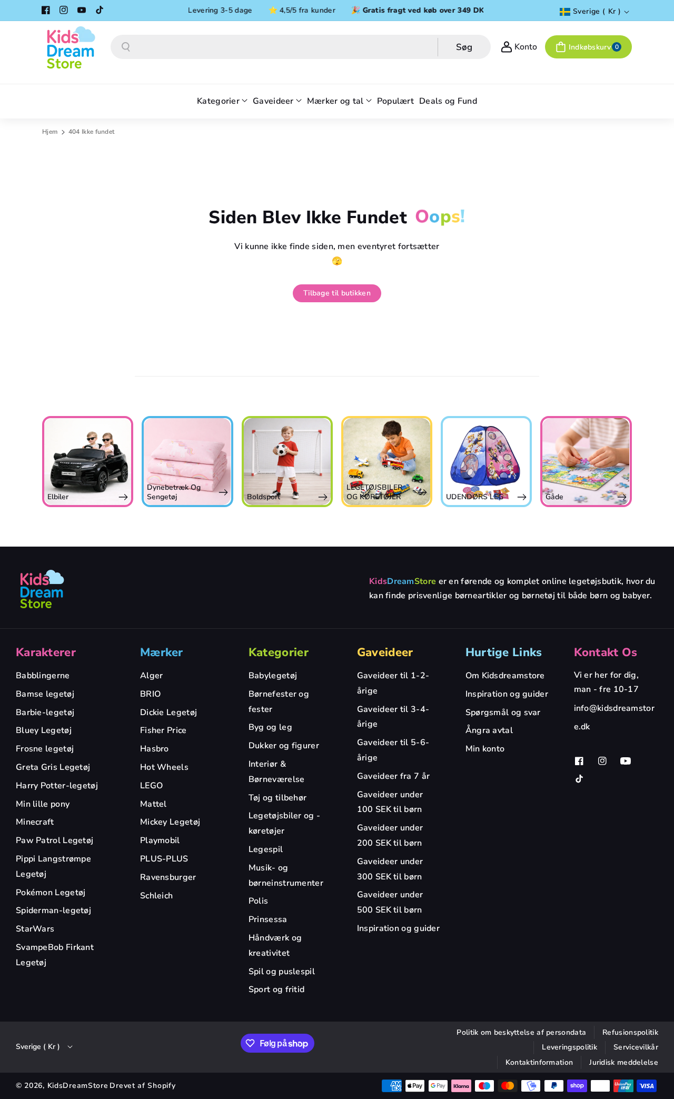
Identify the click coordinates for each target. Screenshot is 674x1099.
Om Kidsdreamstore (505, 675)
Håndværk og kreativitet (275, 945)
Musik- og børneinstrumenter (286, 875)
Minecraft (35, 822)
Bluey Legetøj (44, 730)
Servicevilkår (635, 1047)
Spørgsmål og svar (503, 712)
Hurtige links (503, 652)
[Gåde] (585, 461)
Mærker (161, 652)
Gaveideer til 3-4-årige (393, 717)
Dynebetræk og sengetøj (174, 492)
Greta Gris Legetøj (53, 767)
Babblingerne (43, 675)
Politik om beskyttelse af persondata (521, 1032)
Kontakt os (606, 652)
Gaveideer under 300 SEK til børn (390, 869)
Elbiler (57, 496)
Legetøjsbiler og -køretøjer (284, 823)
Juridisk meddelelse (623, 1062)
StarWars (35, 929)
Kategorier (279, 652)
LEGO (151, 785)
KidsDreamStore (77, 1086)
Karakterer (46, 652)
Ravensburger (168, 877)
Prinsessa (268, 919)
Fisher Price (163, 730)
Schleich (156, 896)
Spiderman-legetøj (53, 910)
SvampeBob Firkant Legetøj (55, 955)
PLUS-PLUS (164, 859)
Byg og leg (270, 727)
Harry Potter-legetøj (57, 785)
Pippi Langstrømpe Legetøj (53, 866)
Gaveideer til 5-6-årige (393, 750)
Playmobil (160, 840)
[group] (87, 461)
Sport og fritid (277, 989)
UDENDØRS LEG (474, 496)
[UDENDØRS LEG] (486, 461)
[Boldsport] (287, 461)
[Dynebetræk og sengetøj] (187, 461)
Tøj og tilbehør (278, 798)
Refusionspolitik (630, 1032)
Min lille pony (43, 804)
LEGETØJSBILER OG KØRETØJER (374, 492)
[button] (588, 46)
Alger (151, 675)
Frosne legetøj (45, 749)
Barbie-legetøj (45, 712)
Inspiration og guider (398, 928)
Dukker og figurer (284, 745)
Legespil (266, 849)
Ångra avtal (489, 730)
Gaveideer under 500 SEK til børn (390, 902)
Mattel (153, 804)
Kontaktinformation (539, 1062)
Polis (259, 901)
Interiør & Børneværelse (277, 771)
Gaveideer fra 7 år (393, 776)
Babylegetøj (273, 675)
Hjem (49, 131)
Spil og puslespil (282, 971)
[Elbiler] (87, 461)
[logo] (42, 588)
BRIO (150, 694)
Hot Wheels (164, 767)
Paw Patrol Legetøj (54, 840)
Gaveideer (385, 652)
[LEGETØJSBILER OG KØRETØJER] (386, 461)
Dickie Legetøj (168, 712)
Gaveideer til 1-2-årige (393, 683)
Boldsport (263, 496)
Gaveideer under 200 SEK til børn (390, 835)
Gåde (554, 496)
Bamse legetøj (45, 694)
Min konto (485, 749)
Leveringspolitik (569, 1047)
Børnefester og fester (279, 701)
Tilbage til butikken (337, 293)
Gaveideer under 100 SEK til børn (390, 802)
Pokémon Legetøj (51, 892)
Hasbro (154, 749)
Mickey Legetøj (170, 822)
